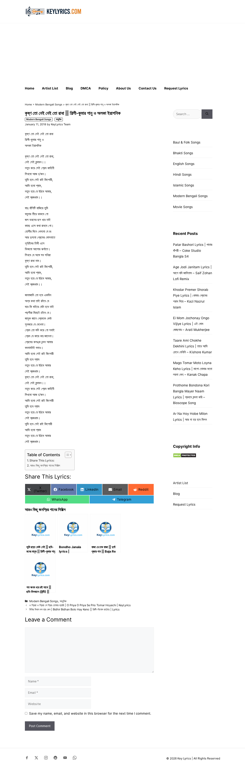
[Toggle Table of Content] (66, 455)
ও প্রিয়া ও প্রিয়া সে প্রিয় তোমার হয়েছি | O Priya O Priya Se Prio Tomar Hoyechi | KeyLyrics (80, 605)
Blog (69, 88)
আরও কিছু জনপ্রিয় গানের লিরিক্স (45, 465)
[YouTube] (65, 758)
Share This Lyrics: (41, 460)
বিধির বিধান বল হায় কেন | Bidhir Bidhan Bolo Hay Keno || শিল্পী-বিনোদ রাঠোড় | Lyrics (74, 609)
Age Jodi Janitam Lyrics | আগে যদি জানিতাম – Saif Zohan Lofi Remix (192, 273)
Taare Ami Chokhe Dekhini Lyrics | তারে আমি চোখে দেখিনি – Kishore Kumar (192, 346)
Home (29, 88)
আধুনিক (58, 119)
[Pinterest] (55, 758)
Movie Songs (183, 207)
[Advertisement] (122, 53)
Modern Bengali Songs (48, 104)
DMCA (86, 88)
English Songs (183, 164)
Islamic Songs (183, 185)
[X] (36, 758)
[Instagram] (46, 758)
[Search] (207, 114)
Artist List (50, 88)
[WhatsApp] (75, 758)
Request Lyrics (176, 88)
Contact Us (148, 88)
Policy (103, 88)
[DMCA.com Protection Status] (184, 456)
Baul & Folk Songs (186, 142)
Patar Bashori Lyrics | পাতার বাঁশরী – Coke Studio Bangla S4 (192, 250)
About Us (123, 88)
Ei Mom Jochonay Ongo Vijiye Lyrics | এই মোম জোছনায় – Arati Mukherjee (191, 324)
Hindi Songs (182, 174)
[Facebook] (27, 758)
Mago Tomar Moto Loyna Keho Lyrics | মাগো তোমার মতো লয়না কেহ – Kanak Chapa (192, 368)
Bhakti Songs (183, 153)
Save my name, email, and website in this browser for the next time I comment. (90, 713)
